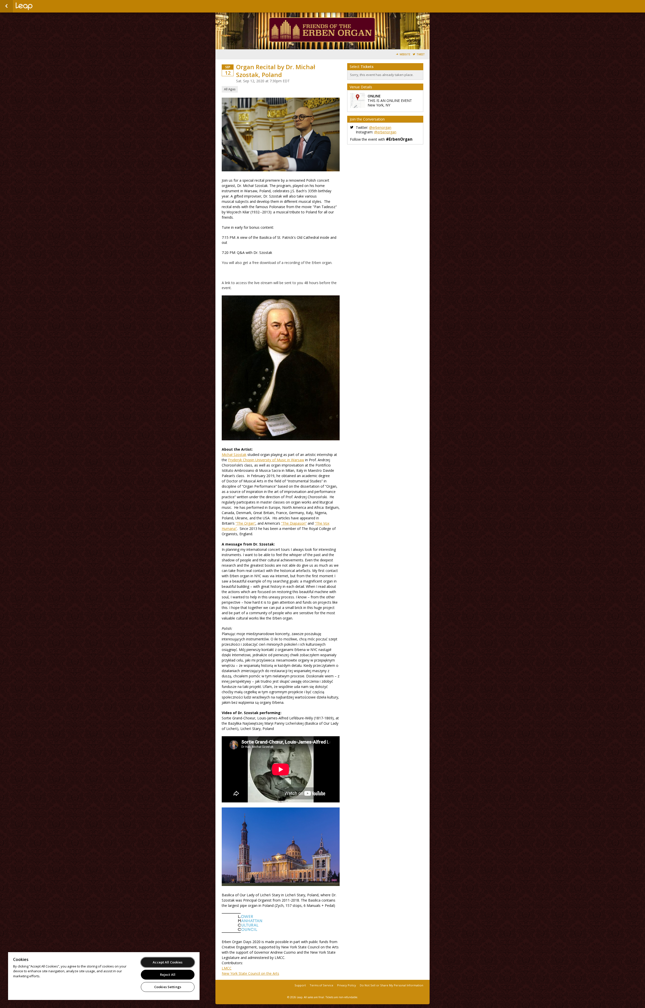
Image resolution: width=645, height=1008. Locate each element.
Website (405, 54)
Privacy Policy (346, 985)
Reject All (167, 974)
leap (41, 6)
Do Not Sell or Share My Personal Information (391, 985)
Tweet (420, 54)
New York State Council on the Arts (250, 973)
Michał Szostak (234, 454)
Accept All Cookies (167, 962)
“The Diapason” (294, 523)
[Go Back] (6, 6)
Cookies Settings (167, 987)
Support (300, 985)
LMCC (227, 968)
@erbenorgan (380, 127)
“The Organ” (245, 523)
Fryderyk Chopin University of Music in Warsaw (266, 459)
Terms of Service (321, 985)
